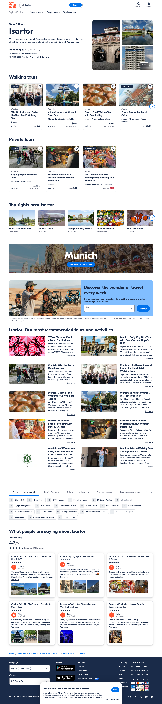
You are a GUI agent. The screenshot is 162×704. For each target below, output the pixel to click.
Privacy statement (23, 321)
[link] (26, 106)
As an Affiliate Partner (140, 674)
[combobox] (44, 5)
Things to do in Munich (49, 653)
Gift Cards (123, 682)
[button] (26, 106)
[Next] (152, 106)
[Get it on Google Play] (65, 668)
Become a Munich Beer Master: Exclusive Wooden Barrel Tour (78, 605)
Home (11, 653)
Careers (122, 670)
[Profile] (149, 4)
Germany (22, 653)
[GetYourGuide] (12, 5)
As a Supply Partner (139, 666)
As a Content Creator (139, 670)
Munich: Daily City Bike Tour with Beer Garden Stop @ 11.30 (31, 557)
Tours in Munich (70, 653)
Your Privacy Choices (86, 678)
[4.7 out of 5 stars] (16, 49)
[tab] (24, 492)
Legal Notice (82, 670)
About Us (122, 666)
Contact (81, 666)
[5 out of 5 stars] (32, 563)
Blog (120, 674)
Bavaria (32, 653)
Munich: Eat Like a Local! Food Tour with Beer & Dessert (129, 557)
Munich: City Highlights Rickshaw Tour (77, 556)
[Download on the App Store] (65, 678)
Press (121, 678)
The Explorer (123, 686)
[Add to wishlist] (40, 86)
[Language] (139, 4)
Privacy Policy (83, 674)
